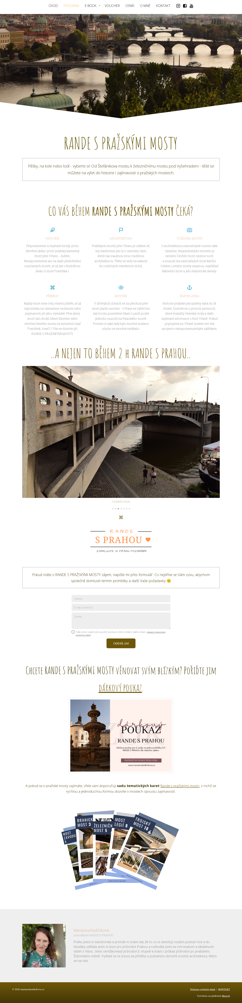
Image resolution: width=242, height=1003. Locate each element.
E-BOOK (90, 5)
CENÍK (129, 5)
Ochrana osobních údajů (202, 989)
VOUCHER (112, 5)
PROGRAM (71, 5)
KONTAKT (163, 5)
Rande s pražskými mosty (179, 785)
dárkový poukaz (120, 687)
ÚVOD (53, 5)
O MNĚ (145, 5)
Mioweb (226, 995)
